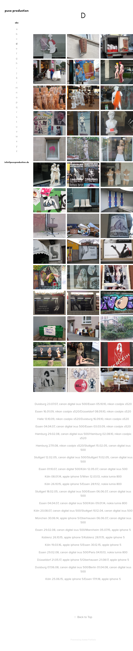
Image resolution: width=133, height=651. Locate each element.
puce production (17, 11)
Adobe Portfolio (89, 639)
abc (16, 22)
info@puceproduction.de (16, 162)
